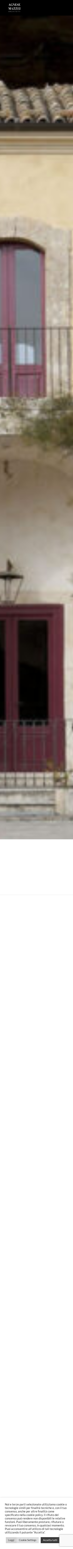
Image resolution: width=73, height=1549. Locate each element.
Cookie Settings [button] (27, 1540)
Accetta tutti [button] (50, 1540)
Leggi (11, 1540)
